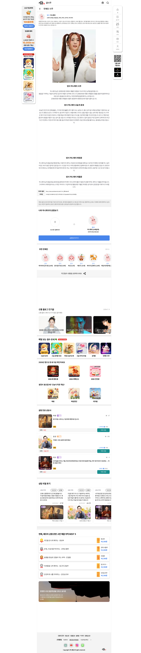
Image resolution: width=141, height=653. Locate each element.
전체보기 (105, 309)
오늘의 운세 (61, 635)
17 (109, 415)
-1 (109, 457)
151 (108, 436)
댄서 (106, 249)
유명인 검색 (107, 2)
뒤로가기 (40, 8)
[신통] (41, 3)
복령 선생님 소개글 (57, 521)
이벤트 (102, 2)
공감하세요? (56, 503)
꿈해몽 (77, 635)
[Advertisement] (74, 139)
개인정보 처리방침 (73, 640)
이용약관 (65, 639)
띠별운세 (72, 635)
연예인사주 (87, 635)
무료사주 (67, 635)
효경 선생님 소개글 (85, 521)
